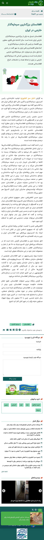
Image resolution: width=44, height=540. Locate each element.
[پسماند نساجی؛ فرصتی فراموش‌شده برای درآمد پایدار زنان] (36, 518)
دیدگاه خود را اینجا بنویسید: (32, 357)
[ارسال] (7, 330)
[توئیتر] (17, 330)
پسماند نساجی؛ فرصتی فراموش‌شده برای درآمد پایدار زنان (16, 518)
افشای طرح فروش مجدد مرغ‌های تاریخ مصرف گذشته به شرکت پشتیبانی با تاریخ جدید (21, 434)
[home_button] (42, 11)
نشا (27, 405)
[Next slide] (3, 490)
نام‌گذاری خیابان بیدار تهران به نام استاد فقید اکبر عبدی (24, 447)
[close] (40, 510)
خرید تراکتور (36, 405)
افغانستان (27, 324)
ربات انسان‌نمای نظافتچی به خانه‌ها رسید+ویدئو (26, 501)
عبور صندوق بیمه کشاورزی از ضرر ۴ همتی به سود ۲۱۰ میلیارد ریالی (22, 452)
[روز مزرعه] (22, 390)
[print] (4, 330)
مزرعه (38, 410)
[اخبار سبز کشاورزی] (35, 3)
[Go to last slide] (40, 490)
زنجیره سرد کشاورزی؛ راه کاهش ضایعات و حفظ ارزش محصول (22, 457)
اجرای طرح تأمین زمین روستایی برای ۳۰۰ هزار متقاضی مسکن (22, 443)
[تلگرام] (20, 330)
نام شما (38, 342)
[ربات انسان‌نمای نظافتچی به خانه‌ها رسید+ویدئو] (22, 492)
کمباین (14, 405)
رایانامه (39, 350)
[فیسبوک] (14, 330)
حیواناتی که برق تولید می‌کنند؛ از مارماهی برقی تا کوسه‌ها (23, 461)
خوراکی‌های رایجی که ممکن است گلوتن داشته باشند (25, 439)
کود (21, 405)
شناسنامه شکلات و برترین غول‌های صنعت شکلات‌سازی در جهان (22, 429)
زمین (6, 405)
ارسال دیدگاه (12, 379)
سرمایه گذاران (15, 324)
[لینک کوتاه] (10, 330)
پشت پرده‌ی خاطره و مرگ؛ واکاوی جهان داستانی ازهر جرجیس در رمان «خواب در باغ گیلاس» (21, 466)
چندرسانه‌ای (35, 477)
